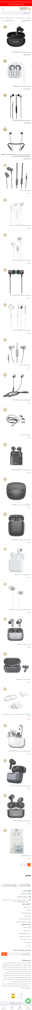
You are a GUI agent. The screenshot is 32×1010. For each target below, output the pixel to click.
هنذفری (1, 18)
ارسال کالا (28, 910)
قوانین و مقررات (26, 927)
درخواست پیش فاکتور (25, 936)
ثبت (4, 954)
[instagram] (29, 946)
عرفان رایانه (28, 18)
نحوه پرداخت (27, 916)
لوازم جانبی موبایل (9, 18)
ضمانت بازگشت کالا (26, 939)
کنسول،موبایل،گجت (19, 18)
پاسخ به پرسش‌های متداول (23, 922)
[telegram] (25, 946)
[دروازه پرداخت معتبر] (13, 996)
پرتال (11, 1003)
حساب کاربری (27, 907)
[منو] (3, 8)
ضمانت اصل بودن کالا (25, 919)
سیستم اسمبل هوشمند (25, 933)
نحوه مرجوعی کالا (26, 913)
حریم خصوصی (27, 930)
